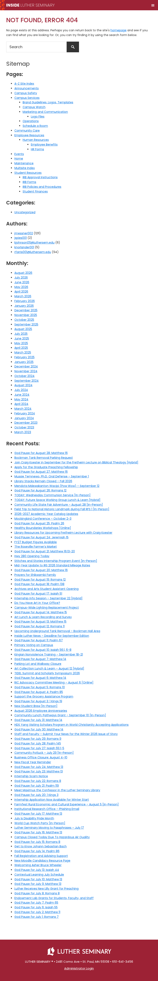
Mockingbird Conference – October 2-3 (42, 519)
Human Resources (36, 140)
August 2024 (23, 385)
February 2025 (24, 357)
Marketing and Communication (45, 112)
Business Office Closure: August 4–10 (40, 757)
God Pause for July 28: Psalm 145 (37, 743)
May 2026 (21, 287)
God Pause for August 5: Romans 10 (39, 687)
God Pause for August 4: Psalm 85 (38, 692)
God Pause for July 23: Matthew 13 (38, 771)
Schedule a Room (35, 126)
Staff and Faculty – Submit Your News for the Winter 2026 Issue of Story (66, 734)
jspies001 (20, 238)
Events (19, 154)
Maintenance (24, 163)
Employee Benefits (44, 144)
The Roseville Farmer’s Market (35, 547)
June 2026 (21, 282)
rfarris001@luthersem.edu (32, 252)
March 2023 (22, 432)
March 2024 (22, 409)
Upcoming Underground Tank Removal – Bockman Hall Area (57, 631)
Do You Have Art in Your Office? (37, 603)
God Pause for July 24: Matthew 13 (38, 767)
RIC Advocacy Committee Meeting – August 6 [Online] (53, 682)
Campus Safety (25, 93)
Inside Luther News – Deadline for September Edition (51, 636)
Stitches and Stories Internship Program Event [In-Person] (55, 561)
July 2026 (21, 277)
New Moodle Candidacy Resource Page (42, 861)
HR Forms (37, 149)
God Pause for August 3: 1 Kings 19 (38, 701)
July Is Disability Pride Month (34, 818)
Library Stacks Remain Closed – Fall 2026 (43, 481)
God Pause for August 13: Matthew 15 (40, 621)
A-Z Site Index (24, 84)
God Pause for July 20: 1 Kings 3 (36, 795)
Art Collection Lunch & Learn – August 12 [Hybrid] (49, 668)
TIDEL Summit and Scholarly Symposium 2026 (47, 673)
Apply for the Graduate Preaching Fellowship (46, 467)
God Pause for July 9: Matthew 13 (37, 884)
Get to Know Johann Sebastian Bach (40, 846)
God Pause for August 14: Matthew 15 (40, 612)
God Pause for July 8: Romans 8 (37, 893)
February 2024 (24, 413)
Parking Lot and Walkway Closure (37, 664)
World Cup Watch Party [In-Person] (39, 823)
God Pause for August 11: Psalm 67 (38, 640)
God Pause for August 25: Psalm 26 (39, 523)
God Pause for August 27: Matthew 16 (41, 472)
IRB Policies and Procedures (42, 187)
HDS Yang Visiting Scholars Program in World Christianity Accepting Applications (71, 725)
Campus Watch (34, 107)
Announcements (26, 88)
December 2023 (25, 423)
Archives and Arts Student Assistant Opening (46, 589)
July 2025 (21, 334)
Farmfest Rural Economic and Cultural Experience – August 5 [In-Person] (66, 804)
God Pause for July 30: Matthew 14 (38, 729)
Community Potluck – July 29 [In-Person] (44, 753)
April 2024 (21, 404)
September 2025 (26, 324)
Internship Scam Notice (31, 776)
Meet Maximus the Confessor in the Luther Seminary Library (57, 790)
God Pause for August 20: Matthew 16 (41, 570)
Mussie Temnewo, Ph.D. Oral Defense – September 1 (51, 476)
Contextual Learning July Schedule (39, 875)
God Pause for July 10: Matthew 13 (38, 879)
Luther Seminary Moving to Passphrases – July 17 (49, 828)
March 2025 (22, 352)
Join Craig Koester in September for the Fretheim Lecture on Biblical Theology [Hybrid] (76, 462)
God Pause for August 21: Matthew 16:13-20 (44, 551)
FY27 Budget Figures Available (35, 542)
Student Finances (35, 191)
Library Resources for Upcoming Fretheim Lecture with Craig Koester (63, 533)
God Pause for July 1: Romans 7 (36, 917)
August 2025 (23, 329)
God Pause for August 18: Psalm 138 (39, 584)
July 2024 (21, 390)
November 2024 (25, 371)
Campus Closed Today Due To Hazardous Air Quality (52, 837)
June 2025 (21, 338)
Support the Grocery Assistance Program (43, 696)
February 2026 (24, 301)
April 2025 (21, 348)
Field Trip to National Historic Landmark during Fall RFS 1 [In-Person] (61, 509)
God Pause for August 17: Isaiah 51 (38, 593)
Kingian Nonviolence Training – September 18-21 (48, 654)
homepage (118, 30)
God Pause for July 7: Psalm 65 (36, 903)
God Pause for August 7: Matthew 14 (40, 659)
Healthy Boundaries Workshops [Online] (42, 528)
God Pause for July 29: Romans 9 (37, 739)
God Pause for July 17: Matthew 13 (38, 814)
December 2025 (25, 310)
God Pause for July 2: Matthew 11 (37, 912)
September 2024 (26, 381)
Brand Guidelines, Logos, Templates (48, 102)
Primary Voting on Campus (33, 645)
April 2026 (21, 291)
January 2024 (24, 418)
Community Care (27, 130)
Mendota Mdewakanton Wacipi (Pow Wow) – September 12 (56, 486)
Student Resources (28, 173)
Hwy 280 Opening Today (31, 556)
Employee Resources (29, 135)
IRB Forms (29, 182)
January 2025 (24, 362)
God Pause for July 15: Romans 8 (37, 842)
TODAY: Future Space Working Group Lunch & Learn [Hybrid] (57, 500)
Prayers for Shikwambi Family (35, 575)
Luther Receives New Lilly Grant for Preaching (46, 889)
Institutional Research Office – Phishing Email (46, 809)
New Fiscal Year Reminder (32, 762)
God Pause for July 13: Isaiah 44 (36, 870)
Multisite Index (24, 168)
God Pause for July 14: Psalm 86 (36, 851)
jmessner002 (23, 233)
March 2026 (22, 296)
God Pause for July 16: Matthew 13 (38, 832)
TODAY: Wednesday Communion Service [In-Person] (52, 495)
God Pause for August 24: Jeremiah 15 (41, 537)
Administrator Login (79, 968)
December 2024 (26, 366)
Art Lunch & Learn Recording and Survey (43, 617)
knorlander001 (24, 247)
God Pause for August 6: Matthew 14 (40, 678)
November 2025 (25, 315)
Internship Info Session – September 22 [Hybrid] (48, 598)
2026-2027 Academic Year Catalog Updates (46, 514)
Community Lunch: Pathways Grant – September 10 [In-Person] (60, 715)
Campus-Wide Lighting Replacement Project (46, 607)
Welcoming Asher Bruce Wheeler (38, 865)
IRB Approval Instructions (40, 177)
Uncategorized (24, 212)
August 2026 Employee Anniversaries (40, 711)
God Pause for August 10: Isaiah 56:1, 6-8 (42, 650)
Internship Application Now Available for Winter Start (51, 800)
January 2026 (24, 306)
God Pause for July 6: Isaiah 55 (36, 907)
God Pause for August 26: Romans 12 (40, 490)
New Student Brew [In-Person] (35, 706)
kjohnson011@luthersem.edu (34, 242)
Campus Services (27, 98)
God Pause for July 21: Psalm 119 (36, 786)
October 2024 (24, 376)
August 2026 (23, 273)
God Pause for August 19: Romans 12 (40, 579)
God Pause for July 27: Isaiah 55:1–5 (39, 748)
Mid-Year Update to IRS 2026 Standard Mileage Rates (52, 565)
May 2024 (21, 399)
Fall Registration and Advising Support (41, 856)
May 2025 (21, 343)
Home (18, 158)
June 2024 (21, 395)
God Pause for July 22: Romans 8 (37, 781)
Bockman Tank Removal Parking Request (43, 458)
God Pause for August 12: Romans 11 (39, 626)
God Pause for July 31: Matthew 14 (38, 720)
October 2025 (24, 320)
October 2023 (24, 427)
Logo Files (37, 116)
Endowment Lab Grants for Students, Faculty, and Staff (54, 898)
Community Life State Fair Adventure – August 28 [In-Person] (58, 505)
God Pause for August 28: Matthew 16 (41, 453)
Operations (31, 121)
